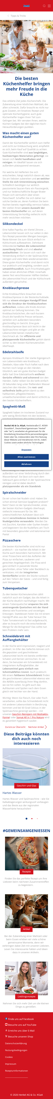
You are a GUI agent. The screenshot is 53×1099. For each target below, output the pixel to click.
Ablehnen (26, 464)
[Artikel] (26, 925)
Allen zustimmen (27, 457)
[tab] (26, 819)
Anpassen (26, 449)
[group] (26, 785)
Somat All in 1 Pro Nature (30, 717)
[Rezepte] (26, 863)
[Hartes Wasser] (26, 781)
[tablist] (26, 818)
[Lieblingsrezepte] (26, 986)
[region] (26, 444)
